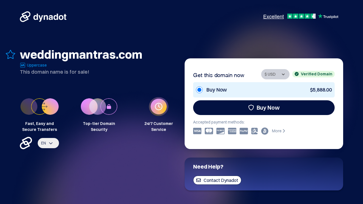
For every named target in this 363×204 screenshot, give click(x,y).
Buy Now (268, 107)
